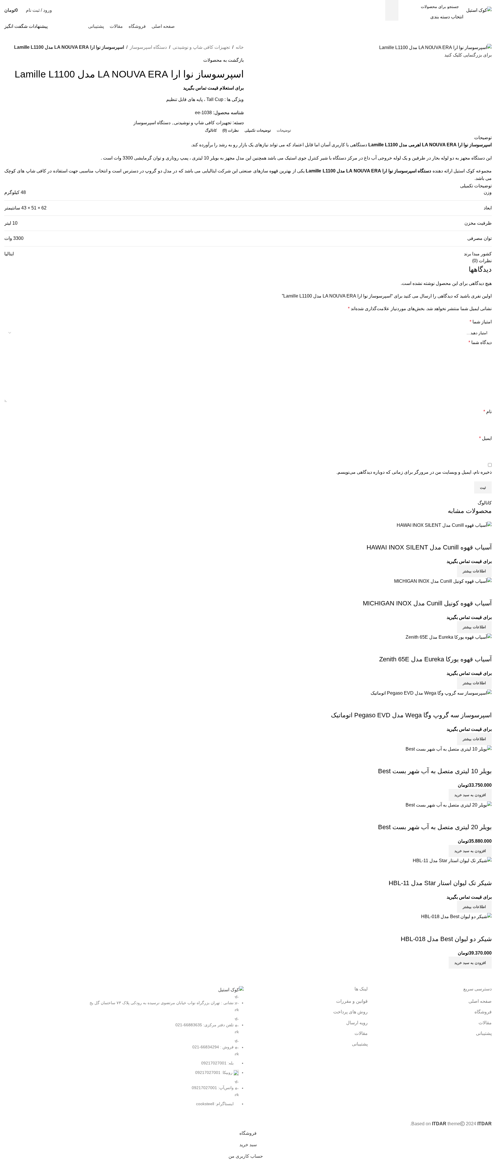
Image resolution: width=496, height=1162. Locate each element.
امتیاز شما (481, 321)
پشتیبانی (484, 1033)
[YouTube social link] (71, 26)
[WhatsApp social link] (64, 26)
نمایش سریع (484, 816)
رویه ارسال (357, 1022)
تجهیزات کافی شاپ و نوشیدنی (201, 47)
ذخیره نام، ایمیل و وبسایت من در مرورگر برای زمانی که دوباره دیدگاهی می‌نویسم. (414, 472)
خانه (240, 47)
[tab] (284, 130)
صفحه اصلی (480, 1001)
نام (487, 411)
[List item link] (124, 1050)
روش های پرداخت (350, 1011)
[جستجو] (391, 10)
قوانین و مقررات (352, 1001)
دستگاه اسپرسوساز (148, 47)
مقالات (485, 1022)
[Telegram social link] (57, 26)
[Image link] (231, 989)
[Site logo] (479, 9)
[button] (470, 851)
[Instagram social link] (78, 26)
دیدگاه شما (480, 342)
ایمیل (485, 438)
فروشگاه (483, 1011)
